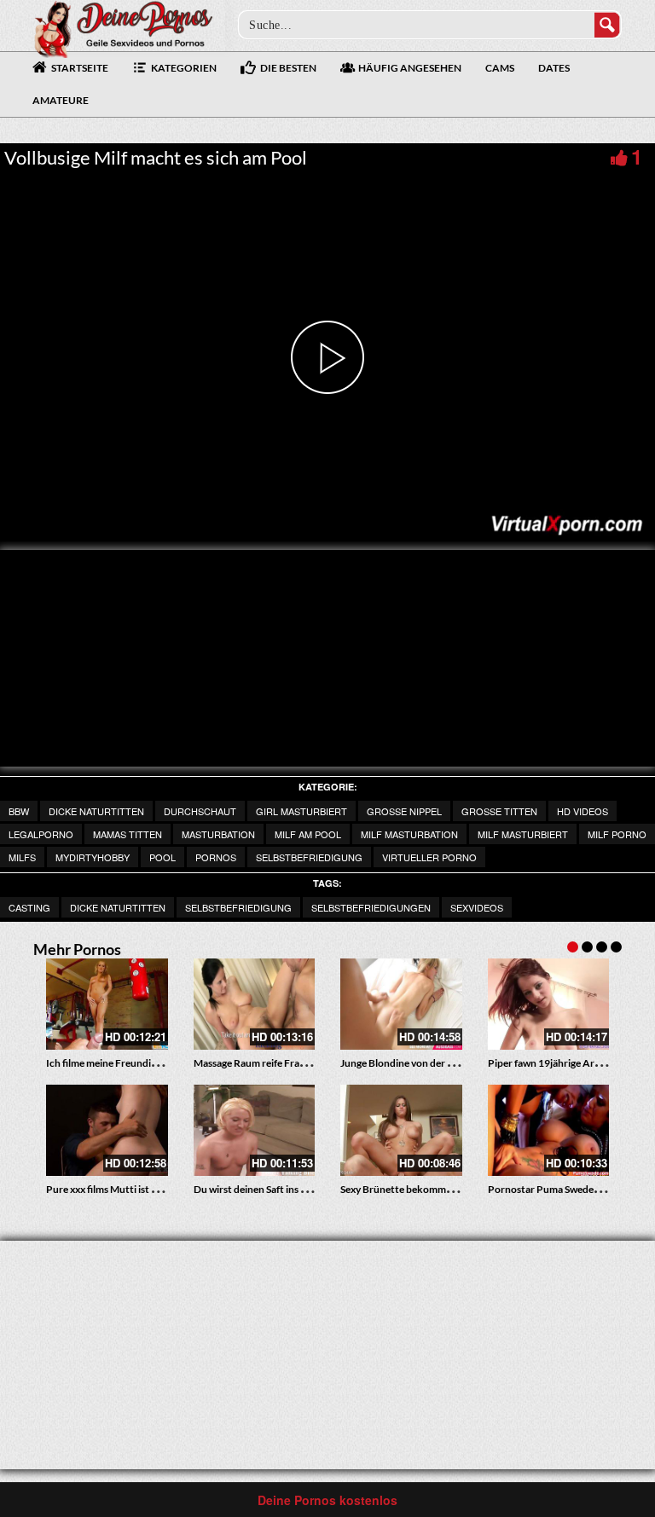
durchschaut (200, 811)
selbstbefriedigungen (371, 907)
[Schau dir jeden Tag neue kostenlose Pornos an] (122, 27)
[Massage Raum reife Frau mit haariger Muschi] (255, 1004)
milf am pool (308, 834)
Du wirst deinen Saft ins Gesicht (264, 1189)
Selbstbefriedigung (309, 857)
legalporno (41, 834)
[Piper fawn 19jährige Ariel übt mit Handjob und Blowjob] (549, 1004)
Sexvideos (476, 907)
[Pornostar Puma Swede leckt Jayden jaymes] (549, 1130)
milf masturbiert (523, 834)
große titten (499, 811)
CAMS (499, 67)
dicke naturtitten (96, 811)
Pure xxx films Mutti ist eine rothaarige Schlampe (155, 1189)
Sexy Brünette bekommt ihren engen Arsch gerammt (458, 1189)
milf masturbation (409, 834)
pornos (215, 857)
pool (162, 857)
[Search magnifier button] (607, 25)
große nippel (404, 811)
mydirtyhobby (92, 857)
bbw (19, 811)
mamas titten (127, 834)
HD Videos (582, 811)
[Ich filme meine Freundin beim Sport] (107, 1004)
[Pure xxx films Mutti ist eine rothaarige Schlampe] (107, 1130)
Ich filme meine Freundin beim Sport (127, 1063)
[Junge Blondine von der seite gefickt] (401, 1004)
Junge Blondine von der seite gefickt (420, 1063)
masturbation (218, 834)
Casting (29, 907)
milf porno (617, 834)
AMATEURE (60, 100)
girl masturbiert (301, 811)
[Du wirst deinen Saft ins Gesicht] (255, 1130)
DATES (554, 67)
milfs (22, 857)
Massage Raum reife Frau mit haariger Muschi (295, 1063)
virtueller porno (429, 857)
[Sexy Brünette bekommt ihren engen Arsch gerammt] (401, 1130)
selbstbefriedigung (238, 907)
